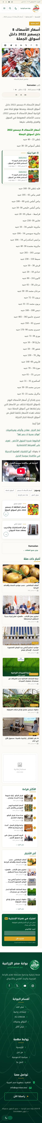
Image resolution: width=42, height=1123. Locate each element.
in (21, 45)
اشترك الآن (20, 938)
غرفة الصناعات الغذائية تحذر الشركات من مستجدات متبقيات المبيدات (23, 680)
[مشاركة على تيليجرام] (10, 45)
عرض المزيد (20, 845)
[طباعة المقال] (5, 45)
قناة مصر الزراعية (23, 495)
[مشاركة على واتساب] (15, 45)
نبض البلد (20, 1007)
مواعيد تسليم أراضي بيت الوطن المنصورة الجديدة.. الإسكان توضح (22, 648)
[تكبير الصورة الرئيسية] (21, 62)
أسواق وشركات (19, 1022)
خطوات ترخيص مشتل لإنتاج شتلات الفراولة (22, 709)
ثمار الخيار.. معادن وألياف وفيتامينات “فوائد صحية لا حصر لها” (23, 432)
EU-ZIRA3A (20, 1017)
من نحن (20, 1052)
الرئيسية (37, 17)
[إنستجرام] (12, 2)
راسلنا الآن (21, 1096)
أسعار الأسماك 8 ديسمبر (24, 490)
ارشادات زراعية (20, 1012)
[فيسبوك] (3, 2)
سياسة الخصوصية (20, 1057)
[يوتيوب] (9, 2)
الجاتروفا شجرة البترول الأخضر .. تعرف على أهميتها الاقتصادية (22, 443)
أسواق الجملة (9, 490)
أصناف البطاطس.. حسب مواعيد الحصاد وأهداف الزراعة (21, 586)
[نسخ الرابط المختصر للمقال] (37, 45)
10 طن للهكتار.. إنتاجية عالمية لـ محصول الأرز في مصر (21, 739)
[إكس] (6, 2)
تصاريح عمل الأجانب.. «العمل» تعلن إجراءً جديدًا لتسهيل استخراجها (21, 617)
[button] (5, 1118)
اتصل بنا (19, 1062)
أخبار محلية (28, 17)
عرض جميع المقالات (30, 550)
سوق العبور (35, 495)
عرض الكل (20, 1027)
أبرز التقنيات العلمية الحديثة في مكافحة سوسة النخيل (22, 453)
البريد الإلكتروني (30, 929)
